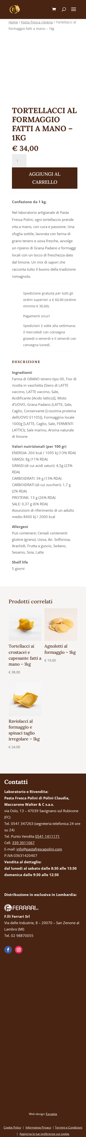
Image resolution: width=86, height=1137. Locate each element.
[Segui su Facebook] (8, 949)
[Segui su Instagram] (18, 949)
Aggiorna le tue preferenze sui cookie (44, 1134)
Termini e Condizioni (68, 1127)
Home (13, 22)
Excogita (51, 1114)
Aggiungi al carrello (44, 178)
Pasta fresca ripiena (37, 22)
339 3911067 (23, 842)
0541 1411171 (47, 836)
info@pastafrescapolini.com (39, 849)
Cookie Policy (12, 1127)
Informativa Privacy (38, 1127)
